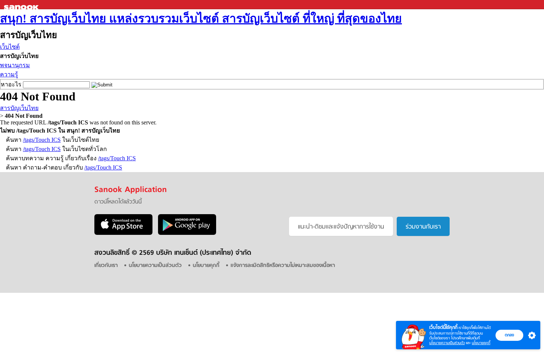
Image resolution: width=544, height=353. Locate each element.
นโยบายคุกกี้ (481, 343)
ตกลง (509, 335)
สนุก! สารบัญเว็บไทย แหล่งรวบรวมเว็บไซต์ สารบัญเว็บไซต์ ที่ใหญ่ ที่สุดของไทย (201, 18)
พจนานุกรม (15, 65)
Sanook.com (22, 4)
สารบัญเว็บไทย (19, 108)
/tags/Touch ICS (42, 140)
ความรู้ (9, 74)
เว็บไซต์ (10, 47)
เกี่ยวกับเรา (106, 265)
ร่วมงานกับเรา (423, 227)
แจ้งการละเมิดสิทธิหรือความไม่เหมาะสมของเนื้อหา (283, 265)
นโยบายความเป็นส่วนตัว (447, 343)
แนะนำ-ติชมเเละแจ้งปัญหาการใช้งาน (341, 227)
